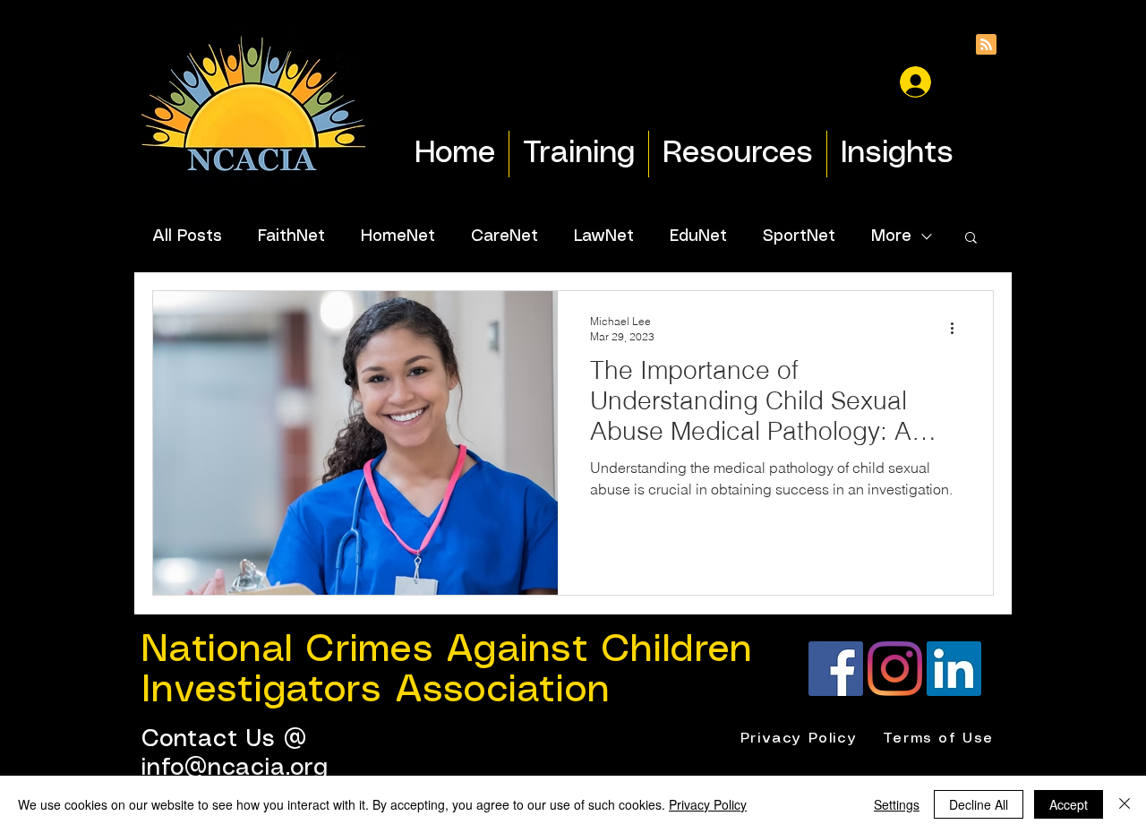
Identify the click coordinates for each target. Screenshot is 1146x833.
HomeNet (398, 236)
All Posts (187, 236)
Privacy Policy (708, 804)
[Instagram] (895, 668)
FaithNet (291, 236)
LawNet (604, 236)
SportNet (799, 236)
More (891, 236)
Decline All (978, 804)
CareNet (504, 236)
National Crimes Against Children (446, 650)
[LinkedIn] (954, 668)
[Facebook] (835, 668)
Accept (1068, 804)
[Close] (1124, 804)
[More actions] (958, 328)
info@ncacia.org (235, 768)
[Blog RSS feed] (986, 45)
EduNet (698, 236)
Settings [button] (896, 804)
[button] (970, 238)
